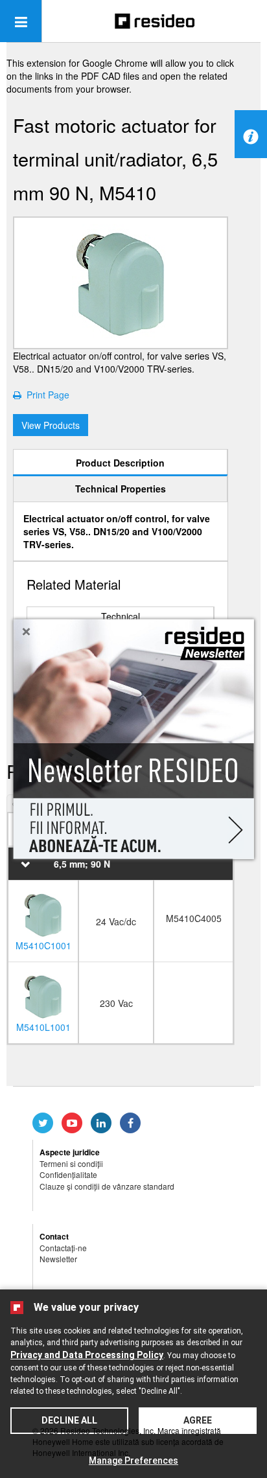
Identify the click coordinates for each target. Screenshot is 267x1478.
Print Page (45, 394)
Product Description (120, 462)
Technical (120, 616)
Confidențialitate (68, 1174)
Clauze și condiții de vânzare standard (107, 1186)
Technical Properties (120, 488)
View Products (50, 425)
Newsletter (58, 1258)
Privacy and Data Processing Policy (86, 1355)
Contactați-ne (63, 1247)
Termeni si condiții (71, 1163)
